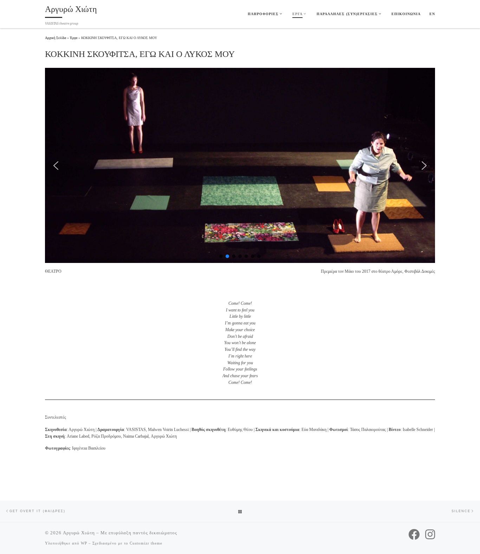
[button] (55, 165)
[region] (240, 165)
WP (84, 543)
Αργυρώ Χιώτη (79, 532)
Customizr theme (146, 543)
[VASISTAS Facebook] (414, 534)
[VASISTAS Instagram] (430, 534)
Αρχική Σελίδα (56, 38)
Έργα (73, 38)
